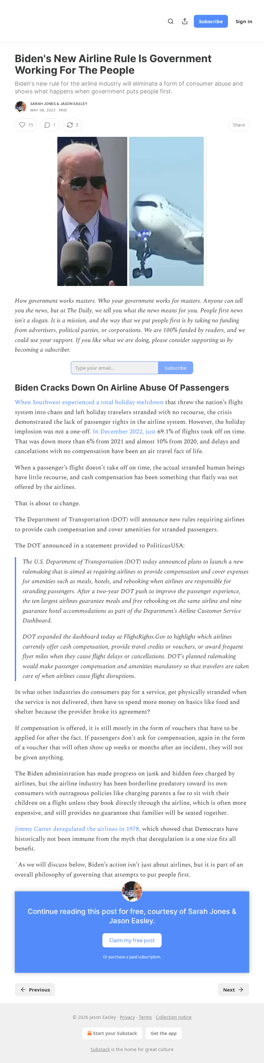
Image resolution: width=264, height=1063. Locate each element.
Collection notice (174, 1017)
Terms (145, 1017)
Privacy (127, 1017)
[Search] (170, 21)
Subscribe (211, 21)
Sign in (244, 21)
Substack (100, 1049)
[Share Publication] (184, 21)
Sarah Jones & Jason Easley (59, 103)
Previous (39, 989)
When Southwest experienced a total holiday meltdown (89, 402)
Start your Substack (115, 1033)
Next (229, 989)
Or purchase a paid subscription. (132, 957)
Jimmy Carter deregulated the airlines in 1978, (78, 829)
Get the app (164, 1033)
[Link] (6, 388)
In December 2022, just (124, 431)
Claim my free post (132, 940)
